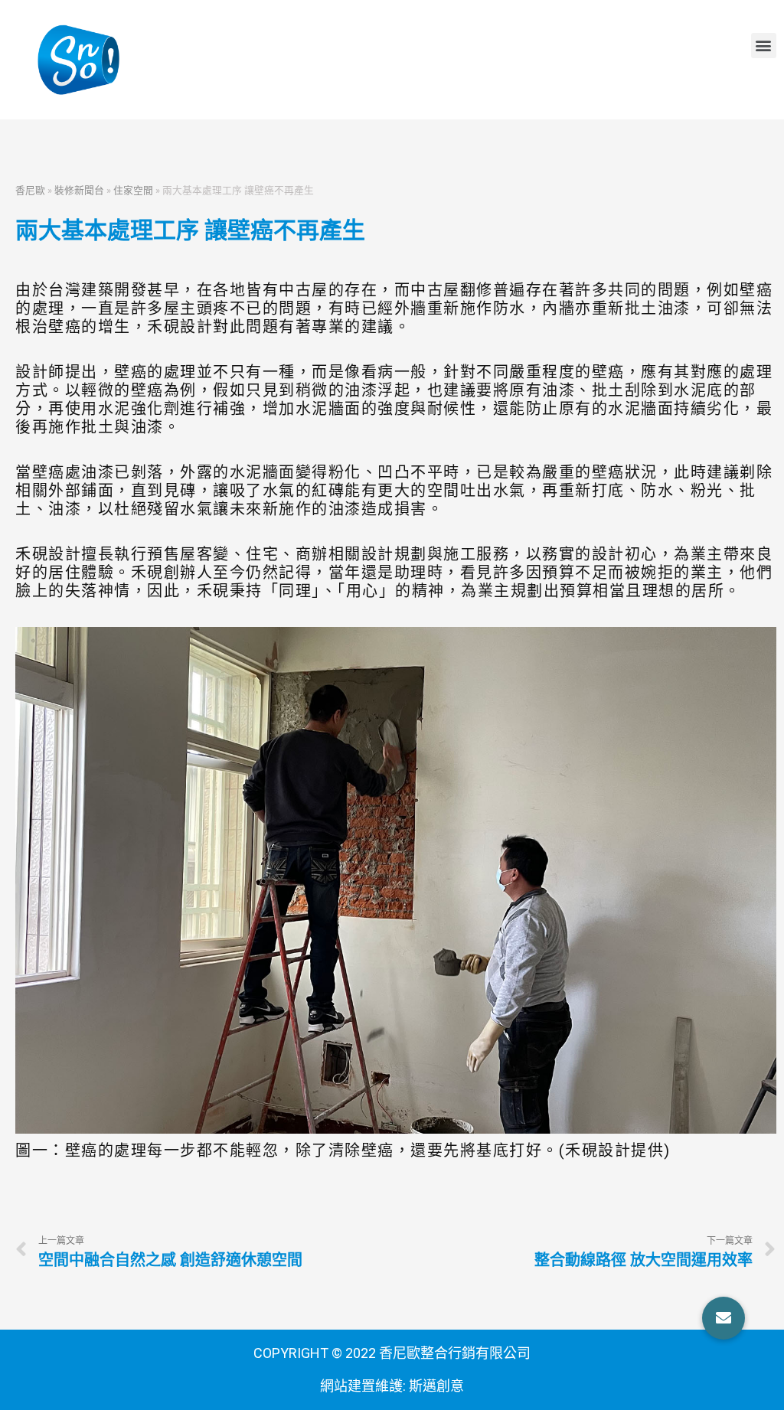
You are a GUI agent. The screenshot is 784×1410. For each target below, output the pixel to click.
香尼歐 (30, 190)
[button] (763, 45)
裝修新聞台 (79, 190)
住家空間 (133, 190)
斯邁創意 (436, 1386)
